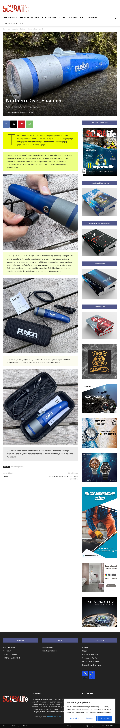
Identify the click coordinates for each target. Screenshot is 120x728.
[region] (89, 711)
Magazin (15, 29)
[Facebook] (6, 124)
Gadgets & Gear (49, 18)
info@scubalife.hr (54, 717)
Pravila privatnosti (49, 651)
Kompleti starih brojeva (91, 665)
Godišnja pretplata (89, 658)
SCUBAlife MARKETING (11, 658)
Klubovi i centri (76, 18)
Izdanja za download (90, 654)
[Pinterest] (21, 124)
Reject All (89, 718)
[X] (13, 124)
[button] (114, 18)
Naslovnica (6, 29)
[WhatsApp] (29, 124)
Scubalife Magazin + (29, 18)
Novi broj (85, 647)
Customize (74, 718)
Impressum (7, 651)
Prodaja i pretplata (10, 654)
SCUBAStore (92, 18)
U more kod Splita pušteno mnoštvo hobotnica (63, 477)
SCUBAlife (14, 112)
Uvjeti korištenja (9, 647)
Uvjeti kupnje (47, 647)
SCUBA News (9, 18)
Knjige (84, 651)
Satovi (62, 18)
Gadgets (22, 29)
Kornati (5, 476)
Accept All (105, 718)
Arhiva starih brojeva (90, 661)
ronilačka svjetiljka (17, 467)
